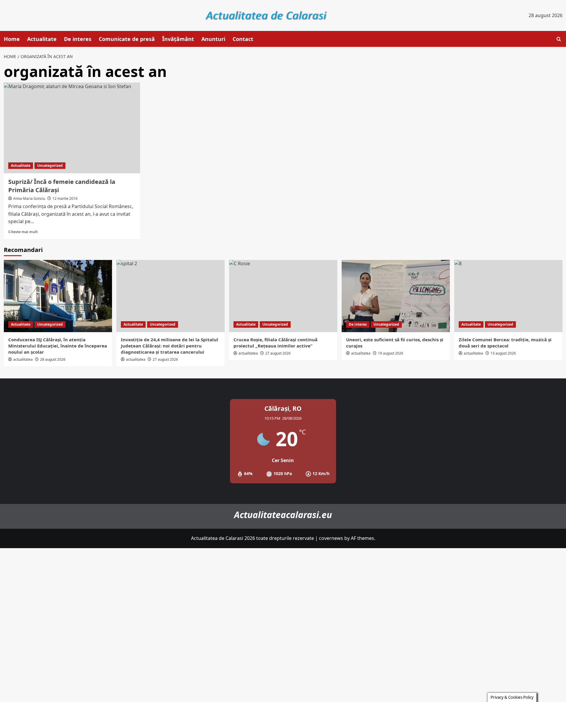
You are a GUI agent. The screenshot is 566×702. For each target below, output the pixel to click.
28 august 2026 (52, 359)
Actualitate (42, 38)
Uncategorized (50, 165)
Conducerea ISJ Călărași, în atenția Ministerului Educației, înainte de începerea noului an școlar (57, 346)
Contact (243, 38)
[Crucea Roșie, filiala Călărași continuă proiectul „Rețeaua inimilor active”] (283, 296)
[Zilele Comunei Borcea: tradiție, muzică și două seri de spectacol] (508, 296)
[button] (558, 39)
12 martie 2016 (65, 198)
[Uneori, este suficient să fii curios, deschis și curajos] (396, 296)
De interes (77, 38)
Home (12, 38)
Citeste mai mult (23, 231)
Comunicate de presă (127, 38)
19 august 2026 (390, 353)
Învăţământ (178, 38)
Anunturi (213, 38)
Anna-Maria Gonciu (29, 198)
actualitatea (23, 359)
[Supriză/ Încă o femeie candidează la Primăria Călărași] (72, 128)
